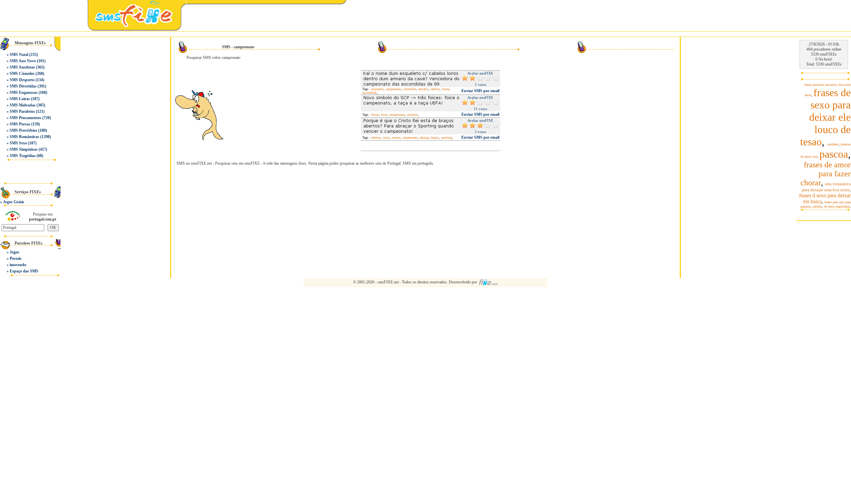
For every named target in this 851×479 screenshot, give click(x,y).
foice (384, 114)
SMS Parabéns (22, 111)
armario (423, 89)
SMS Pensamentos (25, 117)
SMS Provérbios (23, 130)
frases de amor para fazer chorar (825, 173)
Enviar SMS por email (480, 90)
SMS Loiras (20, 98)
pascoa (833, 154)
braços (435, 137)
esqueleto (377, 89)
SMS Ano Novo (23, 61)
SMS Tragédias (23, 155)
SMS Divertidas (23, 86)
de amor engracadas (837, 206)
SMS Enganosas (24, 92)
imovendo (18, 264)
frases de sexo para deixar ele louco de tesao (825, 117)
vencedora (409, 89)
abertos (376, 137)
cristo (386, 137)
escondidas (369, 92)
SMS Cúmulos (22, 73)
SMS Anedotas (22, 67)
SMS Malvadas (23, 105)
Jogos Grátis (13, 202)
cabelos (435, 89)
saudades (833, 144)
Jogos (14, 252)
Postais (16, 258)
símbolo (412, 114)
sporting (446, 137)
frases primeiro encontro (820, 84)
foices (375, 114)
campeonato (393, 89)
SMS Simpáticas (24, 149)
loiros (445, 89)
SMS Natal (19, 54)
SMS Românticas (24, 136)
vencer (396, 137)
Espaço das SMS (24, 271)
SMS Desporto (22, 80)
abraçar (424, 137)
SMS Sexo (18, 143)
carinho (817, 206)
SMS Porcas (20, 124)
